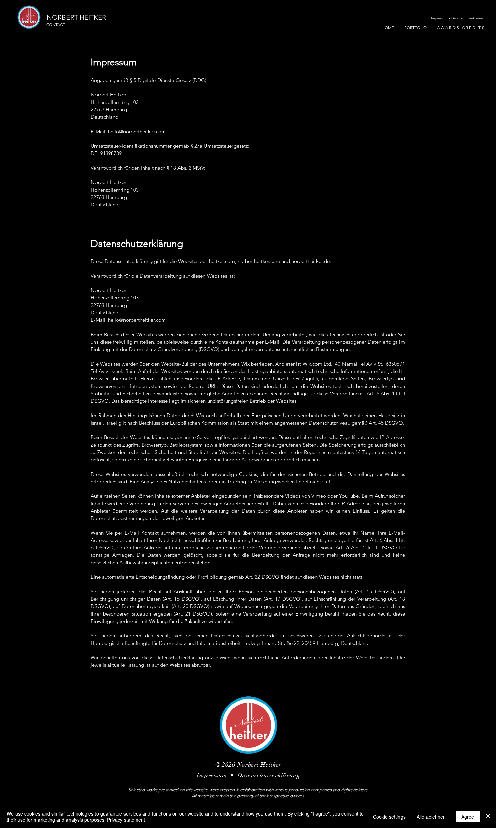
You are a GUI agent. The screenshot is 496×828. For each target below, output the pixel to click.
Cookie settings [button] (389, 816)
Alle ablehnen (431, 816)
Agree (467, 816)
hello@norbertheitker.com (137, 131)
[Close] (488, 816)
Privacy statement (126, 819)
